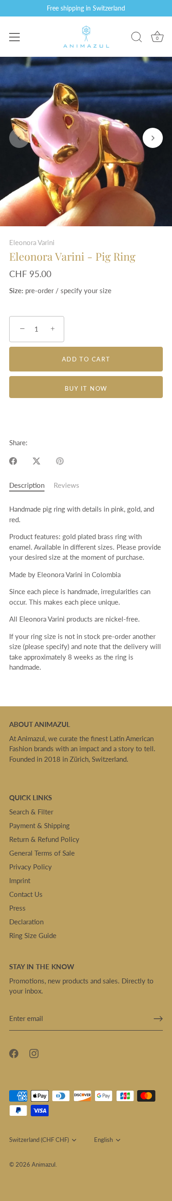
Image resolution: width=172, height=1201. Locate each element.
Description (26, 485)
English (103, 1139)
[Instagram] (34, 1052)
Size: (16, 290)
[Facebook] (13, 1052)
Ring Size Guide (32, 935)
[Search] (137, 38)
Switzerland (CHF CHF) (39, 1139)
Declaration (26, 921)
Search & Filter (31, 812)
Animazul (43, 1164)
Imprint (19, 880)
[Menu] (15, 37)
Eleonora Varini (32, 242)
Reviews (66, 485)
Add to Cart (86, 359)
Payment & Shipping (39, 825)
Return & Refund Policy (44, 839)
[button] (19, 138)
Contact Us (26, 894)
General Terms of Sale (42, 853)
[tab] (31, 485)
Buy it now (86, 388)
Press (17, 908)
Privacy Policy (30, 867)
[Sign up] (158, 1018)
